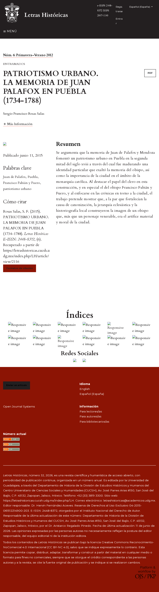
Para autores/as (90, 416)
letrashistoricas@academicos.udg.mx (129, 500)
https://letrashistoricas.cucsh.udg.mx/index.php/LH (38, 500)
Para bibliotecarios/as (94, 421)
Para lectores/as (91, 411)
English (85, 389)
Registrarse (119, 9)
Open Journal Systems (19, 406)
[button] (18, 123)
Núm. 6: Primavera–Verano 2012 (28, 55)
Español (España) (92, 393)
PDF (150, 73)
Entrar (119, 21)
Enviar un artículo (16, 385)
